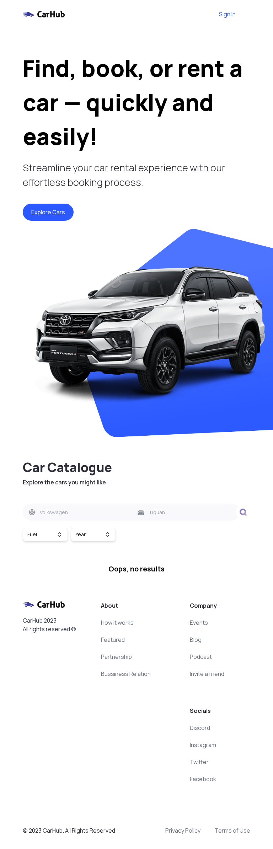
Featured (113, 640)
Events (199, 623)
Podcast (201, 657)
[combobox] (77, 512)
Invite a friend (207, 674)
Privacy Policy (182, 830)
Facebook (203, 779)
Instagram (203, 745)
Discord (200, 728)
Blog (196, 640)
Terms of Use (232, 830)
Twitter (199, 762)
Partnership (116, 657)
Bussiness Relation (126, 674)
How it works (117, 623)
